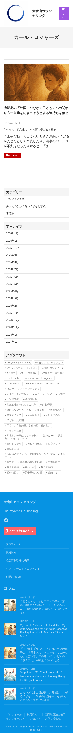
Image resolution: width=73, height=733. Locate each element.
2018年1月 (12, 334)
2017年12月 (13, 341)
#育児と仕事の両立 (53, 373)
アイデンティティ (30, 388)
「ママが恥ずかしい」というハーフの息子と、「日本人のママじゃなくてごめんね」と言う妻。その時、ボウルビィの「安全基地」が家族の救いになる (44, 654)
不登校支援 (13, 399)
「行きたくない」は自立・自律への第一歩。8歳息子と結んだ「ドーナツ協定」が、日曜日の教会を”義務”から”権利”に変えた (44, 607)
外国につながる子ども (19, 409)
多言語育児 (33, 415)
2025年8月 (12, 262)
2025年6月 (12, 277)
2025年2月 (12, 305)
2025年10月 (13, 248)
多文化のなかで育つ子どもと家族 (36, 129)
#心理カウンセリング (55, 367)
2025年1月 (12, 313)
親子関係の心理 (33, 472)
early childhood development (43, 383)
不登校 (61, 394)
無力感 (10, 462)
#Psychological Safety (19, 362)
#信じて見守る (15, 367)
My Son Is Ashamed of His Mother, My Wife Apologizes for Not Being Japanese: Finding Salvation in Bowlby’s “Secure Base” (44, 631)
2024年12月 (13, 320)
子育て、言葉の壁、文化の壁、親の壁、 (28, 425)
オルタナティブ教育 (18, 394)
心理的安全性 (14, 443)
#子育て (33, 367)
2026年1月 (12, 233)
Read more (12, 155)
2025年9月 (12, 255)
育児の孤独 (13, 467)
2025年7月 (12, 269)
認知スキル (54, 472)
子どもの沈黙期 (15, 420)
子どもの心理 (52, 415)
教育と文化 (54, 443)
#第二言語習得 (29, 373)
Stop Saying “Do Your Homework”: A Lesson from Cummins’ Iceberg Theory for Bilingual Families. (43, 676)
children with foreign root (40, 378)
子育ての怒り (14, 431)
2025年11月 (13, 240)
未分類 (10, 213)
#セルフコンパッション (50, 362)
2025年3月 (12, 298)
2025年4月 (12, 291)
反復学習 (47, 404)
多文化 (40, 409)
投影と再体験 (34, 443)
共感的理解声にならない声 (21, 404)
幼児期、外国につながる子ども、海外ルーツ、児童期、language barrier (34, 437)
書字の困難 (13, 449)
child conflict (13, 378)
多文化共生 (56, 409)
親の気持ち (13, 472)
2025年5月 (12, 284)
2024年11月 (13, 327)
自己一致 (30, 467)
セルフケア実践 (15, 199)
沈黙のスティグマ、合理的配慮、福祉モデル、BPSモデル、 (35, 455)
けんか (10, 388)
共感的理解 (31, 399)
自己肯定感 (47, 467)
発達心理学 (54, 462)
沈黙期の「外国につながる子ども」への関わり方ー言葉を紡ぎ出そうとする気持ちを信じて (36, 112)
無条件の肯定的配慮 (31, 462)
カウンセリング (43, 394)
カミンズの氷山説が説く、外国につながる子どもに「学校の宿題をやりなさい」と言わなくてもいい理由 (44, 696)
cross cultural (14, 383)
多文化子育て (14, 415)
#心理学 (11, 373)
